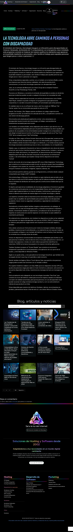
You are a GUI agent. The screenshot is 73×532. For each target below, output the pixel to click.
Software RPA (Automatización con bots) (35, 492)
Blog (38, 1)
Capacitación (32, 1)
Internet (37, 29)
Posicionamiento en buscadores (56, 486)
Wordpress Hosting (9, 490)
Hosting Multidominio (9, 483)
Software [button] (24, 10)
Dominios (6, 513)
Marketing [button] (17, 10)
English (64, 2)
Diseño (50, 488)
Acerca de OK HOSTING (36, 463)
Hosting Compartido (9, 482)
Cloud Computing (8, 506)
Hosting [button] (10, 10)
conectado (15, 401)
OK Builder (6, 480)
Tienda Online (51, 482)
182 (15, 390)
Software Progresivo (31, 486)
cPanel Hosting (8, 492)
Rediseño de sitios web (54, 484)
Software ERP (30, 488)
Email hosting (7, 497)
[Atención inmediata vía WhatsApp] (36, 431)
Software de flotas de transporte (34, 490)
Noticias (42, 29)
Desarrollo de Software (21, 1)
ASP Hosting (7, 493)
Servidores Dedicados (9, 503)
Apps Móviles (29, 483)
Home (5, 10)
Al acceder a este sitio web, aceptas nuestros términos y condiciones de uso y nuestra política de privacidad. (36, 520)
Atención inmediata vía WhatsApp (37, 430)
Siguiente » (21, 390)
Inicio (33, 29)
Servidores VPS (8, 505)
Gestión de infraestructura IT (33, 484)
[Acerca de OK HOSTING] (36, 464)
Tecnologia (48, 29)
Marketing (9, 1)
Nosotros (43, 1)
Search (63, 306)
